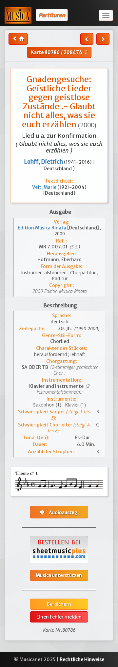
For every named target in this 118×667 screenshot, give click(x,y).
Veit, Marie (44, 187)
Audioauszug (57, 512)
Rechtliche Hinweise (82, 659)
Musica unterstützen (59, 575)
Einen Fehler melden (59, 617)
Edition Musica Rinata (42, 228)
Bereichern (59, 604)
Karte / (60, 52)
